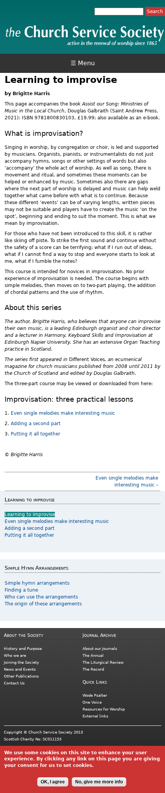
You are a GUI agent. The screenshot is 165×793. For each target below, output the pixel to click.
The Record (93, 669)
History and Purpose (23, 648)
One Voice (92, 702)
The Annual (93, 655)
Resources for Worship (103, 709)
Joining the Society (21, 662)
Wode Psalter (94, 695)
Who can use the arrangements (41, 597)
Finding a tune (21, 590)
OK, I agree (53, 782)
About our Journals (99, 648)
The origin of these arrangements (43, 604)
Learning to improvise (30, 514)
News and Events (20, 669)
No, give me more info (99, 782)
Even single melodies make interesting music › (127, 481)
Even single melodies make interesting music (63, 413)
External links (95, 716)
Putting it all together (35, 434)
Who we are (15, 655)
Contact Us (14, 683)
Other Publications (21, 676)
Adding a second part (36, 423)
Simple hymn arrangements (37, 583)
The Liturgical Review (103, 662)
